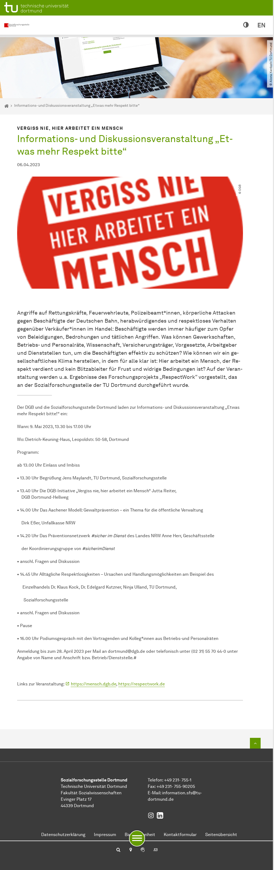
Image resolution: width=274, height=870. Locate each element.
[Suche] (118, 850)
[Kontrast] (246, 25)
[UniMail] (155, 850)
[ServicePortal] (142, 850)
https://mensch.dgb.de (93, 683)
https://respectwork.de (141, 683)
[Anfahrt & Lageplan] (130, 850)
